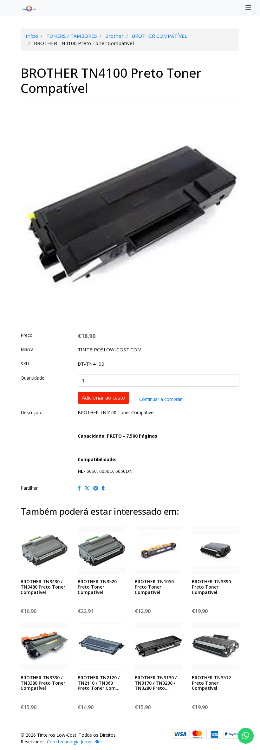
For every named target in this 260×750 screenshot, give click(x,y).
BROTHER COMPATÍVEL (159, 36)
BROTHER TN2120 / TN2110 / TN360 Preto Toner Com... (99, 683)
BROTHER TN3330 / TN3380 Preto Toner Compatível (43, 683)
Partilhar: (30, 488)
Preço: (27, 335)
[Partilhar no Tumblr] (103, 488)
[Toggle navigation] (248, 8)
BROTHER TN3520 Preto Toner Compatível (97, 586)
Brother (114, 36)
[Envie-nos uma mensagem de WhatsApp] (246, 736)
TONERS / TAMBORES (71, 36)
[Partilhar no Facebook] (79, 488)
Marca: (28, 349)
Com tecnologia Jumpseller (74, 742)
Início (32, 36)
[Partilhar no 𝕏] (87, 488)
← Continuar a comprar (157, 399)
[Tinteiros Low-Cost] (26, 8)
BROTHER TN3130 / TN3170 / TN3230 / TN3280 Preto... (156, 683)
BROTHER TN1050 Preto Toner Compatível (154, 586)
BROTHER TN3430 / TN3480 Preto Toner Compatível (43, 586)
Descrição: (31, 412)
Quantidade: (33, 378)
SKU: (25, 364)
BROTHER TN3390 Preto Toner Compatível (211, 586)
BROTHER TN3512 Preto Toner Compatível (211, 683)
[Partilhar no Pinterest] (95, 488)
